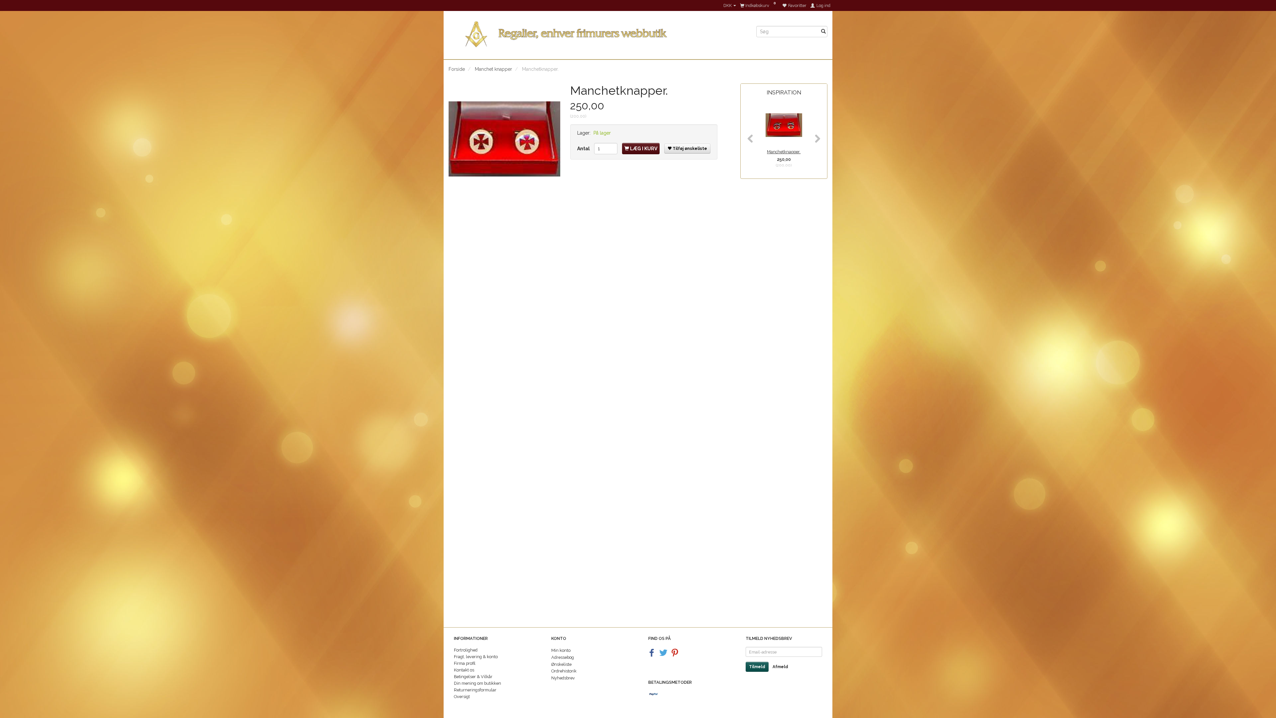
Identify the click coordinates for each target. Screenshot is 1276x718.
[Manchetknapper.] (504, 139)
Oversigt (462, 696)
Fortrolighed (466, 650)
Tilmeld (757, 666)
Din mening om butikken (477, 683)
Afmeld (780, 666)
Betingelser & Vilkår (473, 676)
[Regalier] (597, 32)
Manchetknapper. (783, 151)
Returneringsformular (475, 689)
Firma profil (465, 663)
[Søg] (823, 31)
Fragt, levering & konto (476, 656)
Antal (584, 148)
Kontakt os (464, 669)
